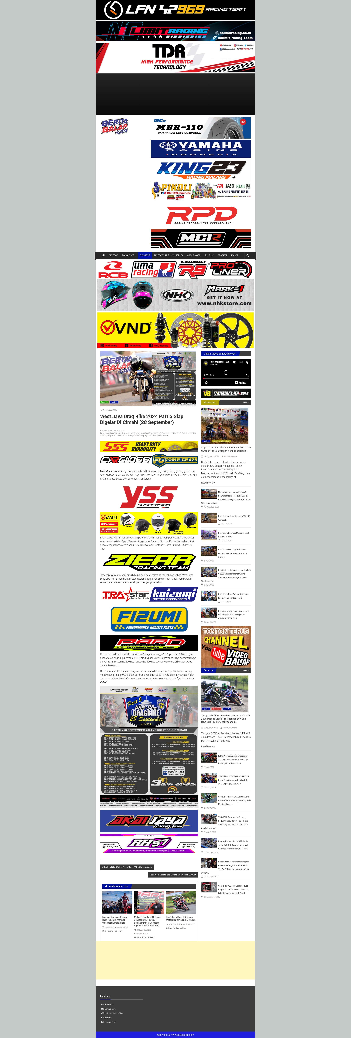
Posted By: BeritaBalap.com (112, 430)
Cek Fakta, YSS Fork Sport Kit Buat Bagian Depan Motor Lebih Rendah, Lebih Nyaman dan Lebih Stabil (233, 889)
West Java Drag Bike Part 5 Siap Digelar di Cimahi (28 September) (144, 436)
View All (246, 402)
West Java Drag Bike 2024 (127, 433)
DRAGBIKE (145, 255)
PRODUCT (222, 255)
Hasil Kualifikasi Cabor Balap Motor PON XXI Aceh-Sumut (128, 867)
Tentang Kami (110, 1022)
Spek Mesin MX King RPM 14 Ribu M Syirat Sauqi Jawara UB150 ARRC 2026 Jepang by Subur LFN (233, 780)
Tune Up (227, 709)
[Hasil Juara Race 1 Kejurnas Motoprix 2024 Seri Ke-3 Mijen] (181, 902)
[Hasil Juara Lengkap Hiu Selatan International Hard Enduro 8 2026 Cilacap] (209, 551)
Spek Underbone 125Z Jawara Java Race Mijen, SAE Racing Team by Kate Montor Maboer (234, 800)
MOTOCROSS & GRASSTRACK (168, 255)
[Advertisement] (175, 94)
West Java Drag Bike (110, 433)
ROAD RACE (128, 255)
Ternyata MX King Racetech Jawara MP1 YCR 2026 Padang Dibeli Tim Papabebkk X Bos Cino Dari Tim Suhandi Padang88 (225, 718)
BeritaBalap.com (122, 927)
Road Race (216, 709)
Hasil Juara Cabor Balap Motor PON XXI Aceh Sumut (172, 875)
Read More (207, 482)
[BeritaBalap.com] (103, 255)
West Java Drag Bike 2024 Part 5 (149, 433)
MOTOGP (113, 255)
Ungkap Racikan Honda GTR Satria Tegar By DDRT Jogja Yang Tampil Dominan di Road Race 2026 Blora (233, 845)
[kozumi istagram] (149, 594)
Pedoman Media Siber (113, 1013)
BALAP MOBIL (194, 255)
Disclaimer (109, 1004)
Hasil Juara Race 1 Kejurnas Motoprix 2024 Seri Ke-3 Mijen (181, 918)
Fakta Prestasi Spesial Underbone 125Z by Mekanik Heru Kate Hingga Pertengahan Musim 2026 (233, 759)
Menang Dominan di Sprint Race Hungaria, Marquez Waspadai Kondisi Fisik (114, 920)
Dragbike (104, 402)
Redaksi (107, 1018)
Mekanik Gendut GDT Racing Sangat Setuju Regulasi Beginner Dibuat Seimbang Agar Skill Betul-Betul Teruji (147, 921)
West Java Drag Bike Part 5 (171, 433)
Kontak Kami (110, 1009)
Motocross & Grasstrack (221, 441)
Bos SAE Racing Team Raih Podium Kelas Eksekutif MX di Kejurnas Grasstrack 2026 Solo (233, 614)
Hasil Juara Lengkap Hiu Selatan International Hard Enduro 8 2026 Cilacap (232, 553)
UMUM (234, 255)
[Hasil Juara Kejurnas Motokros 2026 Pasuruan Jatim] (209, 534)
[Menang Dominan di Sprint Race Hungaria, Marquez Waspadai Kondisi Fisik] (117, 902)
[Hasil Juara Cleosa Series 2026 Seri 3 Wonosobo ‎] (209, 517)
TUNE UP (209, 255)
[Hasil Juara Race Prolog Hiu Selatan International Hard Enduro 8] (209, 595)
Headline (114, 402)
